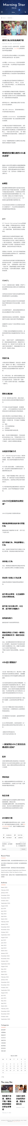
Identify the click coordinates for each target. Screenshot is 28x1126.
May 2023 (3, 945)
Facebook (8, 835)
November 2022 (5, 958)
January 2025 (4, 892)
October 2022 (4, 961)
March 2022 (4, 974)
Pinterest (9, 837)
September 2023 (5, 935)
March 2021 (4, 1006)
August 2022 (4, 966)
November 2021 (5, 985)
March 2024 (4, 919)
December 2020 (5, 1011)
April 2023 (3, 948)
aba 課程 (16, 48)
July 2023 (3, 940)
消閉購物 (3, 1032)
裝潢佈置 (3, 1045)
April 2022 (3, 971)
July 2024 (3, 908)
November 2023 (5, 929)
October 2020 (4, 1016)
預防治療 (3, 1051)
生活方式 (4, 37)
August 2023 (4, 937)
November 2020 (5, 1014)
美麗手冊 (3, 1040)
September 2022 (5, 964)
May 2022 (3, 969)
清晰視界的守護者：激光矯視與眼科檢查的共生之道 (14, 860)
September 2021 (5, 990)
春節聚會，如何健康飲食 (7, 845)
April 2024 (3, 916)
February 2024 (5, 921)
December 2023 (5, 927)
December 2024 (5, 895)
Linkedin (20, 837)
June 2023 (3, 942)
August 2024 (4, 906)
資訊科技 (3, 1048)
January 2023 (4, 953)
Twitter (20, 835)
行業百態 (3, 1043)
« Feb (2, 1077)
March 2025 (4, 887)
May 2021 (3, 1000)
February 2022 (5, 977)
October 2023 (4, 932)
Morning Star (14, 5)
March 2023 (4, 950)
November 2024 (5, 898)
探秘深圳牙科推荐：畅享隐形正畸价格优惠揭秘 (13, 867)
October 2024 (4, 900)
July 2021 (3, 995)
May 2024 (3, 913)
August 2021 (4, 993)
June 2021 (3, 998)
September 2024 (5, 903)
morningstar (18, 43)
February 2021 (5, 1008)
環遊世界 (3, 1035)
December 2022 (5, 956)
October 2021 (4, 987)
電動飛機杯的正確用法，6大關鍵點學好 (21, 845)
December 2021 (5, 982)
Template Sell (16, 1121)
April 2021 (3, 1003)
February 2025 (5, 890)
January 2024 (4, 924)
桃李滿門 (3, 1030)
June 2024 (3, 911)
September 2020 (5, 1019)
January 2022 (4, 979)
